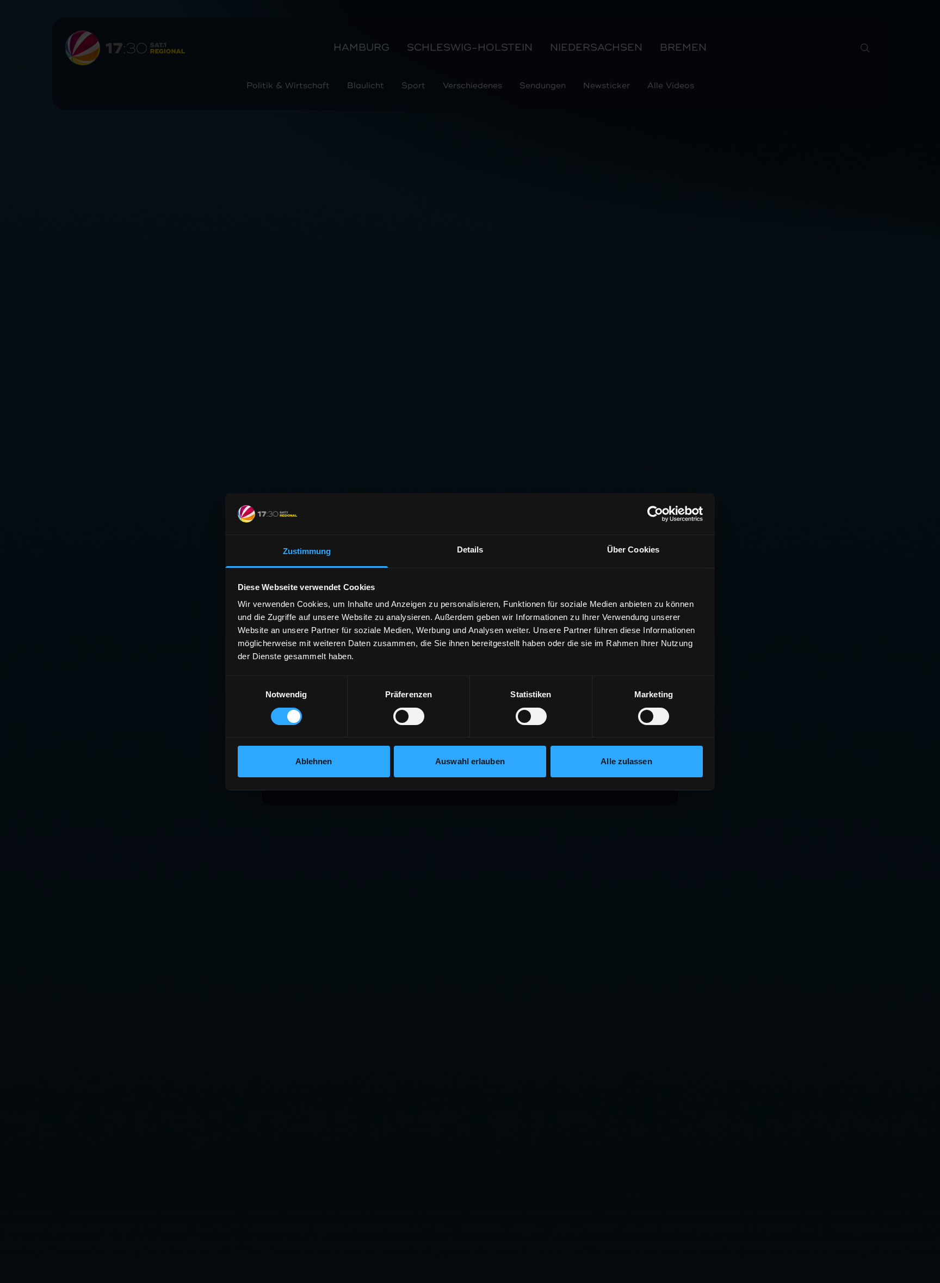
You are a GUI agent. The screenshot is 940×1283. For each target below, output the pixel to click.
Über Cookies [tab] (633, 549)
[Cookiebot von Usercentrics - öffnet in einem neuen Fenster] (655, 514)
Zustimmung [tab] (307, 551)
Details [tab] (470, 549)
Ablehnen (313, 761)
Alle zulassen (626, 761)
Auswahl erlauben (470, 761)
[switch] (408, 716)
